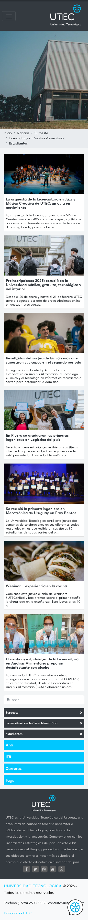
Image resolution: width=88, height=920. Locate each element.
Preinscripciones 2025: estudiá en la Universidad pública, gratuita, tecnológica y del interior (43, 284)
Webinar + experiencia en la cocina (36, 586)
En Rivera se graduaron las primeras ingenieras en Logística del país (37, 437)
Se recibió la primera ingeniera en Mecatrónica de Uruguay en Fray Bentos (41, 510)
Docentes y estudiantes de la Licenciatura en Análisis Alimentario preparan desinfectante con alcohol (42, 663)
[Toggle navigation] (9, 16)
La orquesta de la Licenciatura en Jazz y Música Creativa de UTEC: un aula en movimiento (40, 203)
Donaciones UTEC (18, 913)
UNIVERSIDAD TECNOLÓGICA (33, 886)
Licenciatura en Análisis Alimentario (31, 723)
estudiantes (14, 734)
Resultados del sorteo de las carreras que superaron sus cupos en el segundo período (43, 360)
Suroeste (12, 712)
